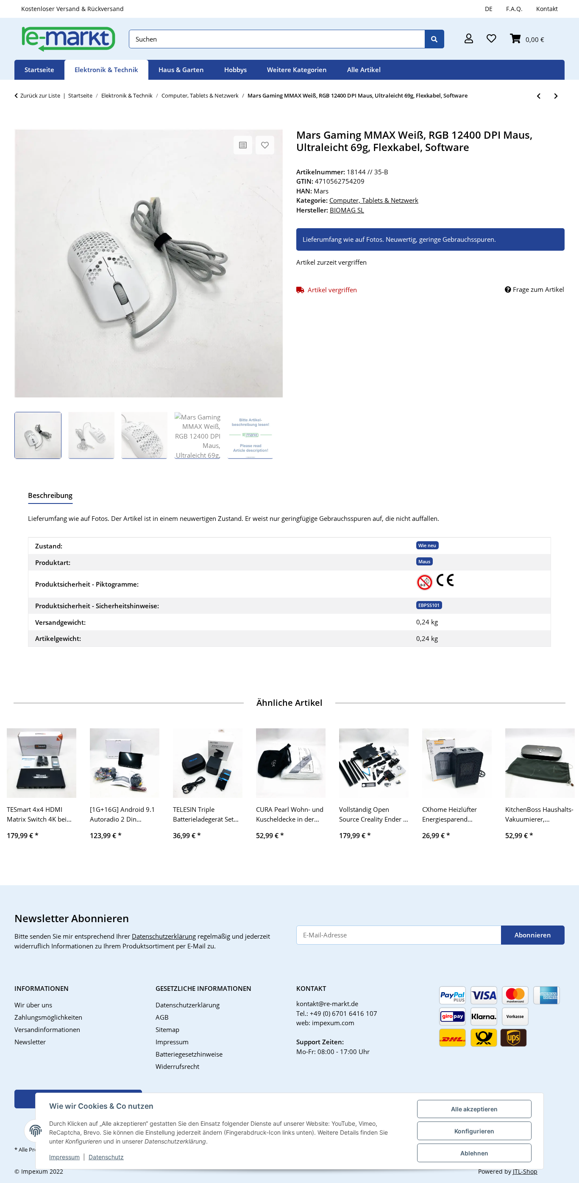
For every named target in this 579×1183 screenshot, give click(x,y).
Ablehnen (474, 1153)
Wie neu (427, 545)
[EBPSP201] (445, 580)
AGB (162, 1017)
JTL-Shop (525, 1171)
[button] (469, 39)
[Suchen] (434, 39)
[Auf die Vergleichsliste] (243, 145)
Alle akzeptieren (474, 1109)
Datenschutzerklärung (164, 936)
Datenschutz (106, 1157)
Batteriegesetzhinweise (189, 1054)
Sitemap (167, 1029)
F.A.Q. (514, 9)
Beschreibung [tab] (50, 495)
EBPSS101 (429, 605)
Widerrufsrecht (177, 1066)
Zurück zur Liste (40, 95)
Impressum (64, 1157)
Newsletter (30, 1042)
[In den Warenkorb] (21, 124)
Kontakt (547, 9)
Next (558, 790)
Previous (21, 790)
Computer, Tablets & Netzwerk (373, 200)
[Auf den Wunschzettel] (265, 145)
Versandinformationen (47, 1029)
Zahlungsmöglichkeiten (48, 1017)
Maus (424, 561)
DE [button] (489, 9)
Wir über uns (33, 1005)
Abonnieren (533, 935)
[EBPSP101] (424, 582)
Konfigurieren (474, 1131)
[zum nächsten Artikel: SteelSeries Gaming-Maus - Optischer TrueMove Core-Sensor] (556, 96)
